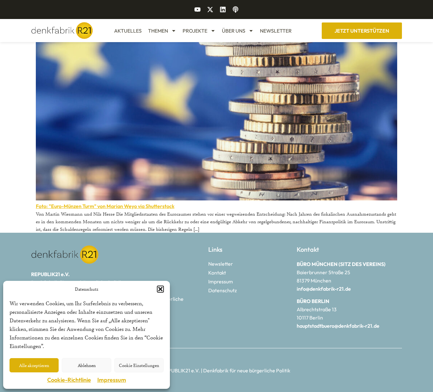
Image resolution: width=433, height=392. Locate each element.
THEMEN (158, 31)
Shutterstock (159, 206)
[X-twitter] (210, 9)
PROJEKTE (195, 31)
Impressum (111, 379)
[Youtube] (197, 9)
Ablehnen (87, 365)
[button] (160, 289)
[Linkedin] (223, 9)
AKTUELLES (128, 31)
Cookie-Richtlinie (69, 379)
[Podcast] (235, 9)
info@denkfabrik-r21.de (324, 289)
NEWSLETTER (276, 31)
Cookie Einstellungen (139, 365)
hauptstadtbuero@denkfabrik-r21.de (338, 326)
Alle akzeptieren (34, 365)
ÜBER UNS (233, 31)
